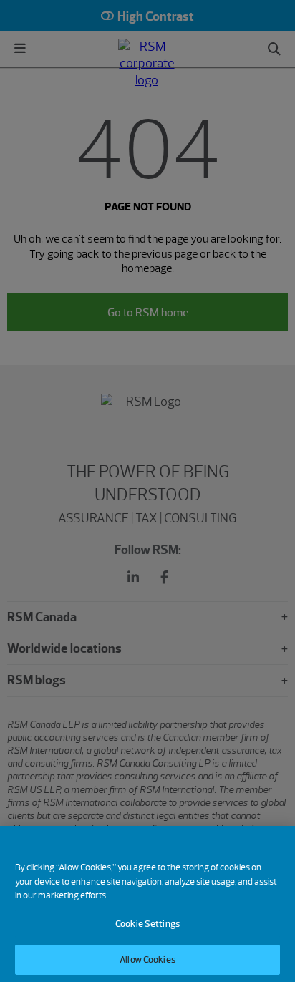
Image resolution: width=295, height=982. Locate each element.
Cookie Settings (147, 923)
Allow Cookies (147, 959)
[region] (147, 904)
